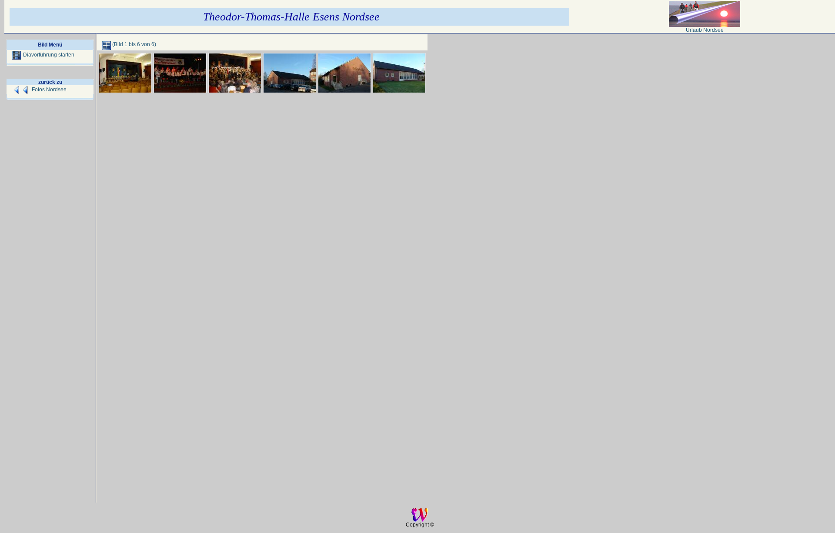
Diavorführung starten (48, 55)
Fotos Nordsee (49, 90)
